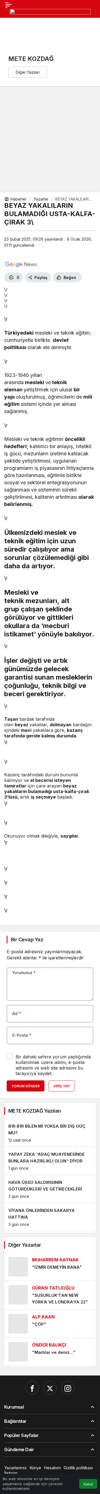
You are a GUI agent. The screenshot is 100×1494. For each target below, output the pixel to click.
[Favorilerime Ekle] (88, 277)
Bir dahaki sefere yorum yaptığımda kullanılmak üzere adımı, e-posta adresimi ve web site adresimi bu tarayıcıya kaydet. (53, 1065)
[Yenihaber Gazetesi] (50, 16)
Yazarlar (41, 199)
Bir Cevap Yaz (27, 939)
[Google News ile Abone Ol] (21, 264)
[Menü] (8, 4)
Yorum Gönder (25, 1086)
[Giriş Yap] (17, 30)
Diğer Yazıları (28, 72)
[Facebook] (32, 1387)
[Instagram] (67, 1387)
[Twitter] (50, 1387)
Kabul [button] (88, 1484)
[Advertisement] (50, 139)
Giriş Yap (61, 1086)
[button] (6, 30)
